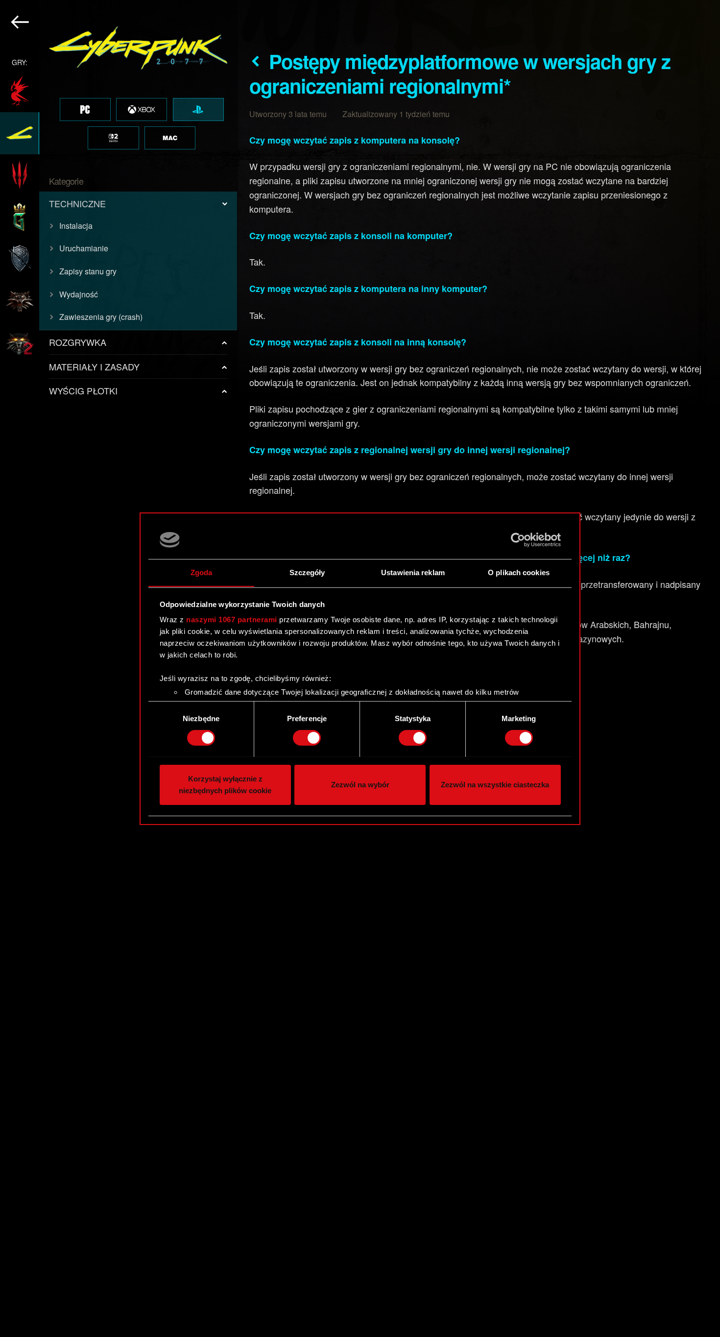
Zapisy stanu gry (88, 271)
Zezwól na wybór (360, 784)
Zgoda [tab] (202, 572)
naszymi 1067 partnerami (231, 619)
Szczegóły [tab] (307, 572)
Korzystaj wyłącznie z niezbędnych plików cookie (225, 784)
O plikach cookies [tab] (519, 572)
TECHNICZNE (77, 203)
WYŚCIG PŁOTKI (83, 390)
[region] (119, 668)
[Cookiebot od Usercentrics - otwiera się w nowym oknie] (518, 540)
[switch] (307, 738)
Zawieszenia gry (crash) (101, 316)
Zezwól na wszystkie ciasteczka (495, 784)
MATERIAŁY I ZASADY (94, 366)
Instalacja (76, 225)
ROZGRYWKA (77, 342)
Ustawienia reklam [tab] (413, 572)
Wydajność (78, 294)
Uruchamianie (83, 248)
